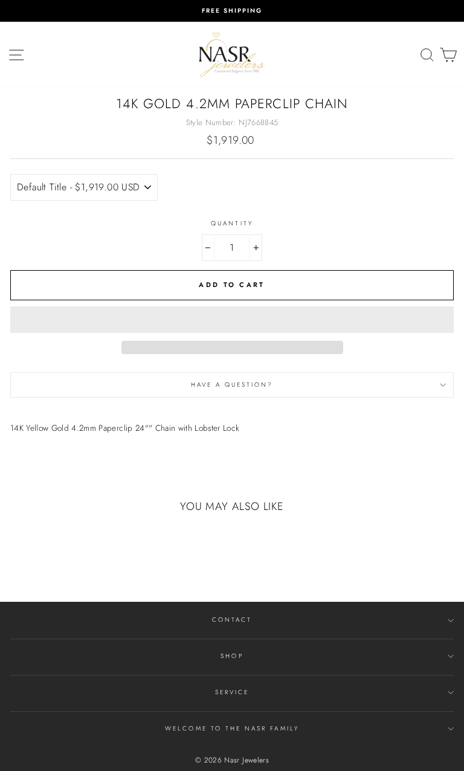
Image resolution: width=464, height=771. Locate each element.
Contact (232, 619)
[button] (232, 319)
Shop (232, 655)
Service (232, 692)
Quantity (232, 223)
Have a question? (232, 384)
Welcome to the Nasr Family (232, 728)
